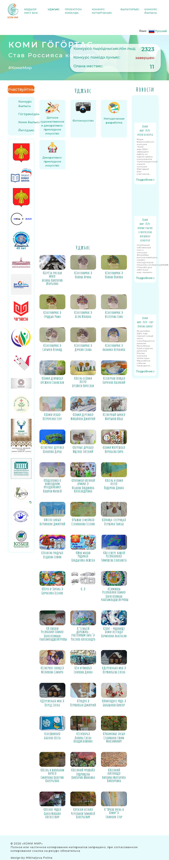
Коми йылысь (29, 122)
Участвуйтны (21, 89)
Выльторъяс (129, 9)
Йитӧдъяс (26, 130)
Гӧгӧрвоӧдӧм (29, 114)
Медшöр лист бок (31, 11)
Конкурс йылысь (150, 11)
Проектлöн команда (73, 11)
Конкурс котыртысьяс (102, 11)
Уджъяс (54, 9)
